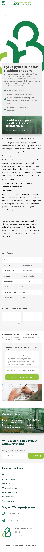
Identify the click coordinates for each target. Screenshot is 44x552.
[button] (22, 60)
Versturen (34, 456)
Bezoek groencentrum (15, 130)
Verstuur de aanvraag (20, 377)
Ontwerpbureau (9, 488)
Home (6, 15)
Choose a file (22, 370)
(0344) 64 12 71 (14, 513)
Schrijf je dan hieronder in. (13, 450)
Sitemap (6, 483)
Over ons (6, 475)
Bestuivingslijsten (9, 492)
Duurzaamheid (9, 496)
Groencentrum (9, 501)
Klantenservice (8, 479)
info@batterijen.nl (16, 520)
